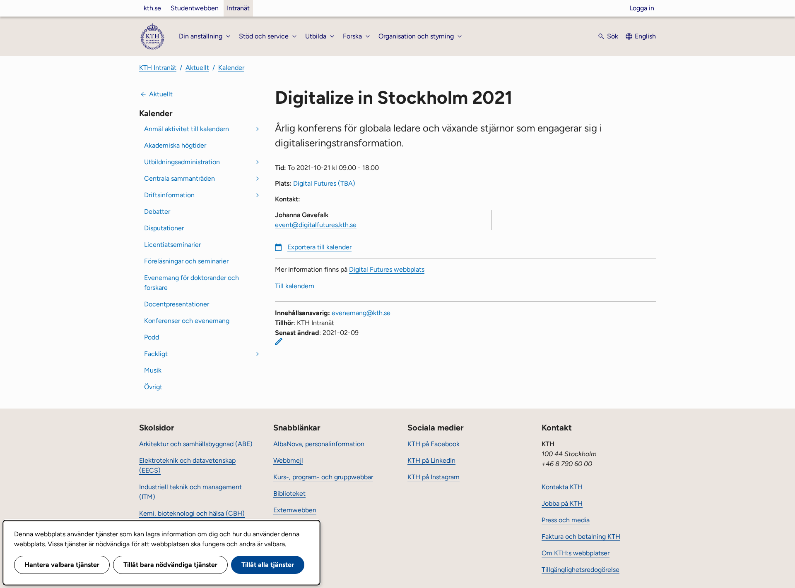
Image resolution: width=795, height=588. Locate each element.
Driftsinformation (169, 195)
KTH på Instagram (433, 477)
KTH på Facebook (433, 444)
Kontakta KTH (562, 487)
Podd (151, 337)
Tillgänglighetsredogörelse (580, 570)
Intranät (238, 8)
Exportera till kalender (319, 247)
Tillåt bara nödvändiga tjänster (170, 565)
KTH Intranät (157, 68)
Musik (152, 370)
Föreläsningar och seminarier (186, 261)
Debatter (157, 211)
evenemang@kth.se (361, 313)
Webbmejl (288, 460)
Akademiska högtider (175, 145)
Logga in (641, 8)
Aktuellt (197, 68)
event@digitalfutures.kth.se (316, 225)
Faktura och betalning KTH (581, 536)
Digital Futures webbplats (386, 269)
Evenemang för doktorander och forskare (191, 283)
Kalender (231, 68)
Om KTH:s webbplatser (576, 553)
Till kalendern (294, 286)
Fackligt (156, 354)
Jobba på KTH (562, 503)
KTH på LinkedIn (431, 460)
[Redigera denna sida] (278, 341)
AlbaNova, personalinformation (318, 444)
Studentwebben (195, 8)
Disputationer (164, 228)
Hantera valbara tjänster (61, 565)
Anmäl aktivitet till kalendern (186, 129)
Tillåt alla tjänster (267, 565)
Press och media (566, 520)
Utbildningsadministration (182, 162)
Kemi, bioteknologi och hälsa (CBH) (192, 513)
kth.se (152, 8)
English (645, 36)
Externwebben (294, 510)
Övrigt (153, 387)
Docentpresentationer (176, 304)
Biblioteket (289, 493)
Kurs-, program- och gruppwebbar (323, 477)
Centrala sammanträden (179, 178)
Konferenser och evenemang (186, 321)
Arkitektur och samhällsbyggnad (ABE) (196, 444)
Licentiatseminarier (172, 245)
